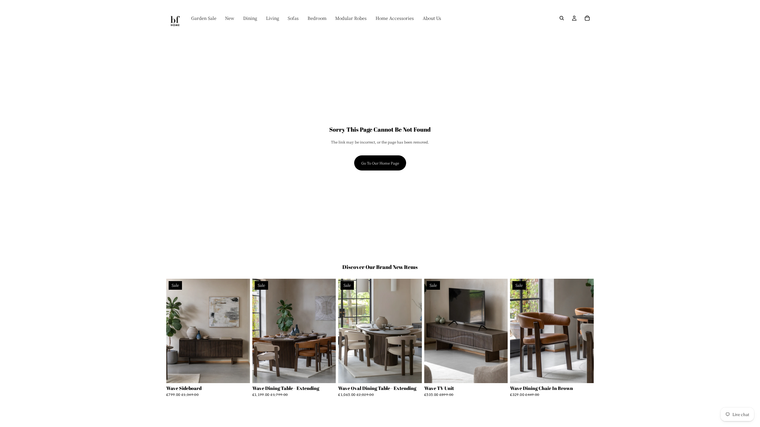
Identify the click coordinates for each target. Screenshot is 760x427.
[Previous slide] (175, 330)
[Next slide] (241, 330)
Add (331, 374)
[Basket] (587, 18)
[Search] (561, 18)
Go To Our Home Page (380, 162)
